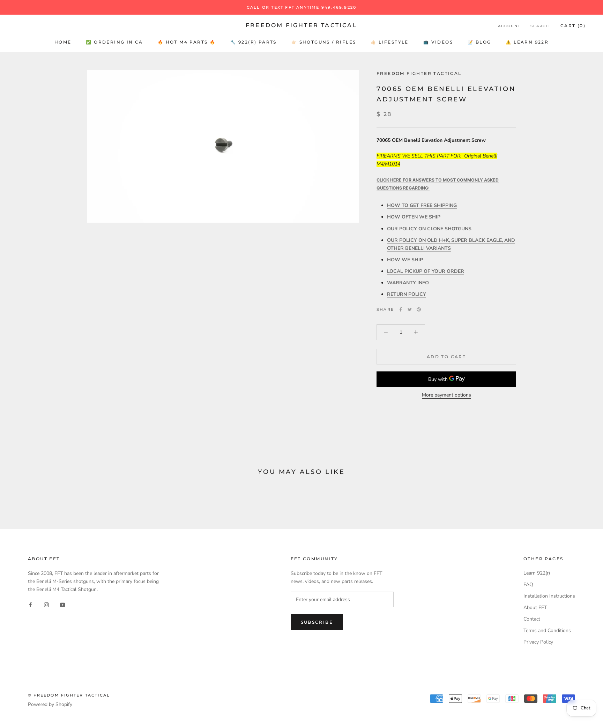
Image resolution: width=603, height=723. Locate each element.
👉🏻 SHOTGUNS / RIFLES (323, 42)
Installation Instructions (549, 596)
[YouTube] (62, 604)
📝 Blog (479, 42)
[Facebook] (401, 309)
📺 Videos (438, 42)
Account (509, 26)
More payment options (446, 395)
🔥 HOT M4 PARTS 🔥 (187, 42)
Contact (531, 619)
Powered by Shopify (50, 704)
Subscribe (317, 622)
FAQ (528, 584)
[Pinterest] (419, 309)
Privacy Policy (538, 642)
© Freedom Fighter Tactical (69, 695)
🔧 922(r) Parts (253, 42)
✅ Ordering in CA (114, 42)
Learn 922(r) (536, 573)
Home (63, 42)
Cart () (573, 25)
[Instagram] (46, 604)
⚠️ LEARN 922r (527, 42)
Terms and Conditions (547, 630)
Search (539, 26)
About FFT (535, 607)
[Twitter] (410, 309)
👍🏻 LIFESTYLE (389, 42)
